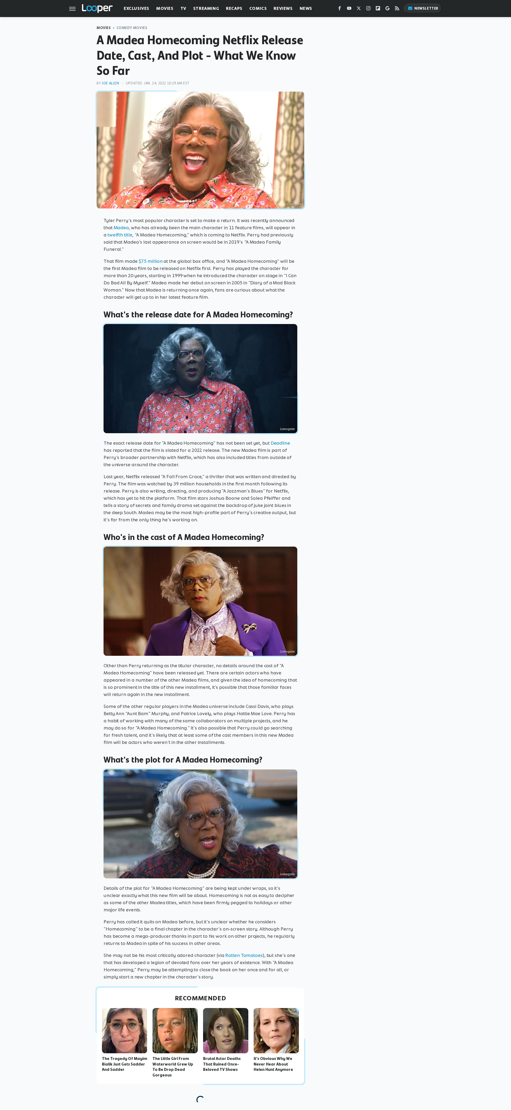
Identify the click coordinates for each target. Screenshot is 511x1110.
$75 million (151, 261)
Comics (258, 8)
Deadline (280, 443)
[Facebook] (339, 9)
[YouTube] (349, 9)
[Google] (387, 9)
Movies (165, 8)
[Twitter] (358, 9)
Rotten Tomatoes (244, 955)
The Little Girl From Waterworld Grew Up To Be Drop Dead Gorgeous (173, 1067)
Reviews (283, 8)
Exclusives (136, 8)
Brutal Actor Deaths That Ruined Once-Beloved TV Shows (222, 1064)
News (306, 8)
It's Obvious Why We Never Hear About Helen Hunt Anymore (273, 1064)
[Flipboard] (378, 9)
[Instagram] (368, 9)
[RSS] (397, 9)
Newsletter (426, 8)
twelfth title (120, 235)
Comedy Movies (132, 28)
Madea (121, 227)
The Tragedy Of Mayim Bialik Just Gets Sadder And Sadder (124, 1064)
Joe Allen (110, 83)
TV (183, 8)
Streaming (206, 8)
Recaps (234, 8)
